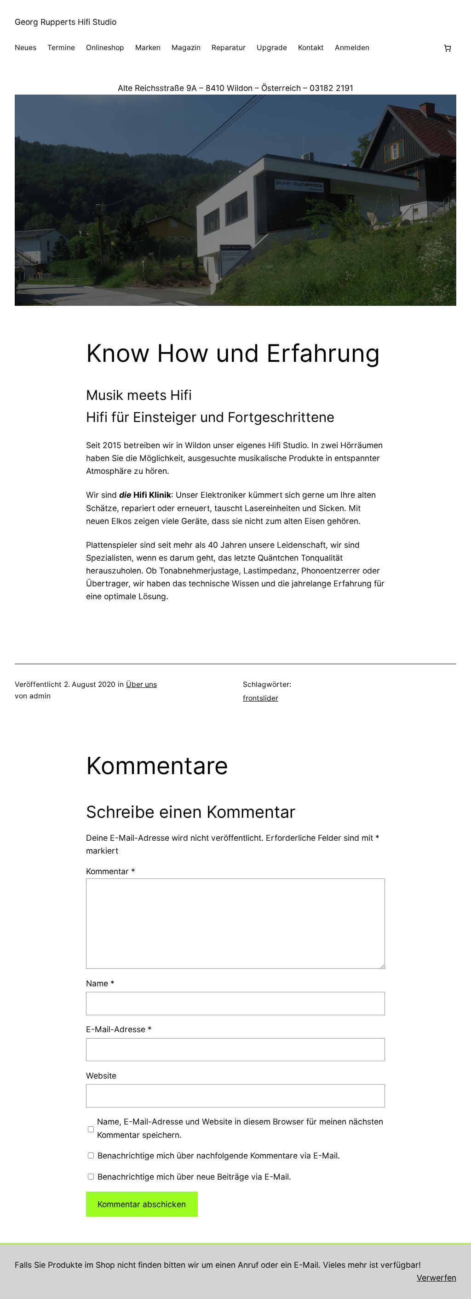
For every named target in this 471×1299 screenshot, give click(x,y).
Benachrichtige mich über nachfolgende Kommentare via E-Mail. (219, 1155)
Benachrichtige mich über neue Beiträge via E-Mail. (194, 1176)
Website (101, 1075)
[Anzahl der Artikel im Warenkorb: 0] (447, 48)
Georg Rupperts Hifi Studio (65, 22)
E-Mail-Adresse (119, 1029)
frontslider (260, 698)
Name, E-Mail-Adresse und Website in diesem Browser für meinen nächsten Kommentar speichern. (240, 1128)
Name (100, 983)
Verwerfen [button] (436, 1277)
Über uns (141, 684)
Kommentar (110, 871)
